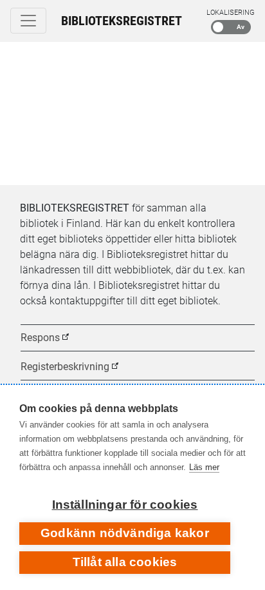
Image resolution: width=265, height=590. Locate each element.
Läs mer (204, 467)
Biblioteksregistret (121, 20)
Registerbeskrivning (65, 366)
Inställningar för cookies (125, 504)
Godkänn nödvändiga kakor (125, 533)
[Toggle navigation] (28, 21)
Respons (40, 337)
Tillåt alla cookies (125, 562)
